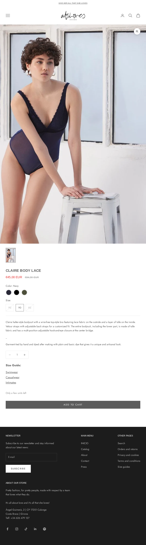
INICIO (84, 443)
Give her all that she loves (73, 3)
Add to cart (73, 404)
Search (121, 443)
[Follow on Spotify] (44, 529)
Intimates (11, 383)
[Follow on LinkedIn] (35, 529)
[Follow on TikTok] (26, 529)
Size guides (124, 467)
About (84, 455)
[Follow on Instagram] (17, 529)
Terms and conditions (129, 461)
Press (84, 467)
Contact (85, 461)
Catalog (85, 449)
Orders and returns (128, 449)
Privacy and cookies (128, 455)
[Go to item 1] (11, 255)
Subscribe (18, 468)
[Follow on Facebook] (7, 529)
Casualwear (12, 377)
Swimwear (12, 372)
